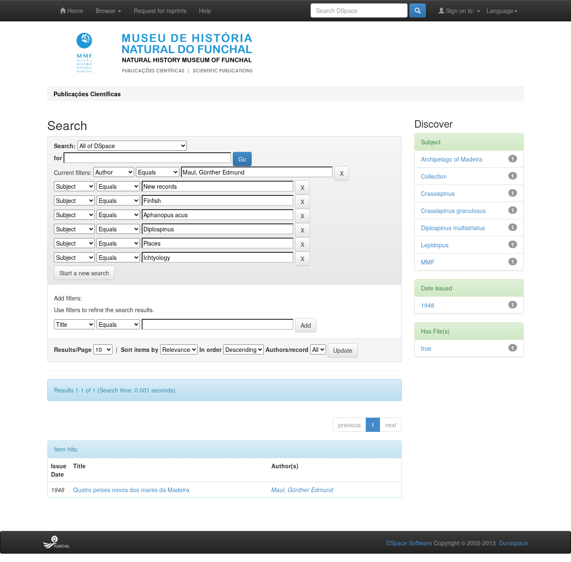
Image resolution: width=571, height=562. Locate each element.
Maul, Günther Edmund (302, 489)
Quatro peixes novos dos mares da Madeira (131, 489)
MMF (428, 262)
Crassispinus (438, 193)
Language (500, 10)
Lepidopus (435, 245)
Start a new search (84, 273)
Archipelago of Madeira (451, 159)
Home (74, 10)
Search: (65, 145)
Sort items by (139, 349)
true (426, 348)
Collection (434, 176)
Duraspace (513, 543)
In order (210, 349)
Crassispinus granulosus (453, 210)
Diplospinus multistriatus (453, 227)
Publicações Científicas (87, 94)
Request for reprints (160, 10)
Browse (106, 10)
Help (205, 10)
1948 (427, 305)
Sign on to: (460, 10)
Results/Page (73, 349)
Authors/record (286, 349)
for (58, 158)
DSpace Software (409, 543)
